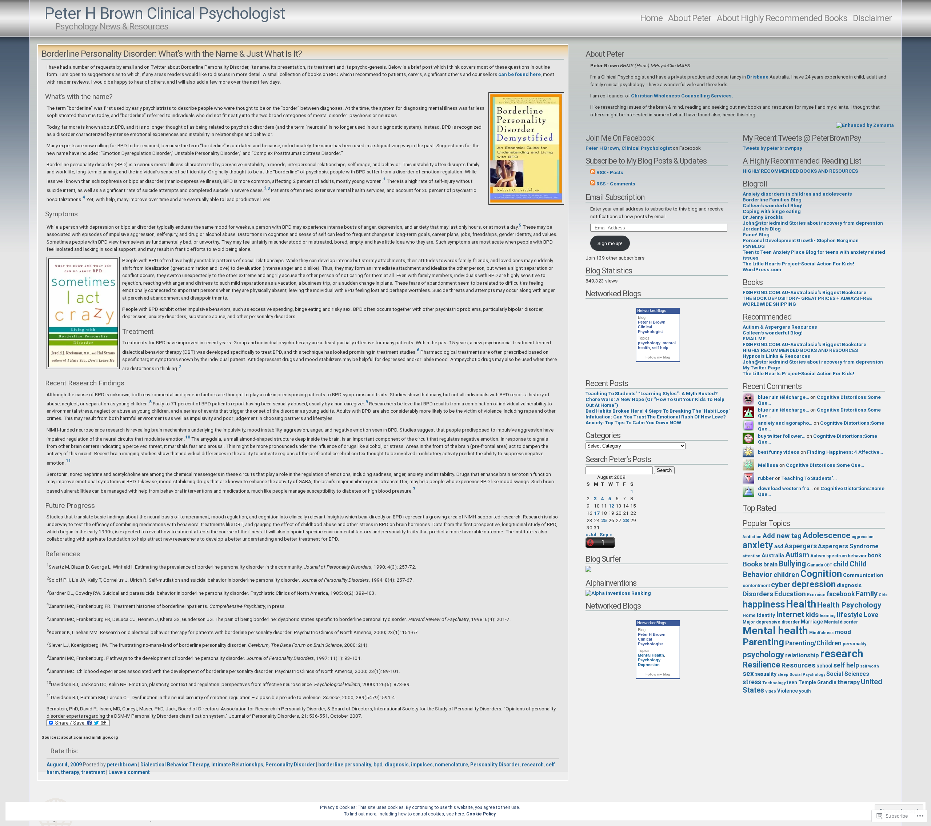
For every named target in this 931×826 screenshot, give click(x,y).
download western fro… (785, 488)
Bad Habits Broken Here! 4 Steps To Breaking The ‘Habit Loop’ (658, 411)
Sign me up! (610, 243)
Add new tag (782, 536)
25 (604, 520)
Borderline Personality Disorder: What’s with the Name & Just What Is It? (171, 53)
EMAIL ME (754, 338)
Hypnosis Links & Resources (776, 356)
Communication (863, 575)
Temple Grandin (817, 682)
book (875, 555)
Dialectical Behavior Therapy (174, 764)
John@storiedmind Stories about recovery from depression (813, 223)
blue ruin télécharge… (783, 397)
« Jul (591, 534)
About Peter (689, 18)
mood (843, 631)
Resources (798, 665)
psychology (649, 343)
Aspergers (800, 546)
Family (867, 593)
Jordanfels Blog (762, 229)
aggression (863, 536)
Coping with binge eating (772, 211)
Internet (790, 614)
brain (770, 564)
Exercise (816, 594)
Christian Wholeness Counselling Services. (682, 96)
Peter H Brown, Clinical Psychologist (629, 148)
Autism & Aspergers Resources (780, 327)
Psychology (649, 660)
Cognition (821, 573)
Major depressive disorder (771, 622)
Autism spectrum (828, 555)
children (786, 575)
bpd (378, 764)
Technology (774, 683)
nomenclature (451, 764)
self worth (869, 666)
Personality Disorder (290, 764)
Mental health (775, 631)
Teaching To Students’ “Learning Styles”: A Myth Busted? (652, 393)
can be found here (519, 74)
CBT (828, 565)
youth (805, 691)
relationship (802, 655)
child (840, 564)
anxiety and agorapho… (785, 423)
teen (792, 682)
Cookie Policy (481, 814)
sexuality (765, 674)
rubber (766, 478)
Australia (773, 555)
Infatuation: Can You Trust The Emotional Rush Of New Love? (656, 417)
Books (752, 564)
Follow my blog (658, 357)
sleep (783, 674)
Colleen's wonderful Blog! (773, 205)
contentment (756, 585)
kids (812, 614)
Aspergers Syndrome (848, 546)
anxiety (758, 545)
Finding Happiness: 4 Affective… (845, 452)
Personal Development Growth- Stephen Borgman (801, 240)
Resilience (761, 664)
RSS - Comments (615, 184)
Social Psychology (807, 674)
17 (597, 513)
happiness (764, 604)
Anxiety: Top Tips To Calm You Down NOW (633, 422)
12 (611, 506)
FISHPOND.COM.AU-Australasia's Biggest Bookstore (804, 292)
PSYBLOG (754, 246)
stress (752, 682)
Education (790, 594)
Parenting (763, 642)
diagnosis (397, 764)
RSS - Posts (609, 172)
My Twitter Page (761, 367)
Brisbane (757, 77)
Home (651, 18)
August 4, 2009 (64, 764)
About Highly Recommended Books (782, 18)
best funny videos (778, 452)
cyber (781, 584)
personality (854, 643)
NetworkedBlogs (651, 310)
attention (751, 556)
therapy (70, 772)
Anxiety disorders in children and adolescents (797, 194)
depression (814, 584)
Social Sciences (847, 673)
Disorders (758, 594)
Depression (649, 664)
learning (828, 615)
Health (801, 604)
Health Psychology (849, 605)
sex (748, 673)
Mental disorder (841, 622)
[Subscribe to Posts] (592, 172)
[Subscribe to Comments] (592, 184)
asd (778, 546)
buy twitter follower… (782, 436)
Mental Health (651, 655)
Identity (766, 615)
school (824, 666)
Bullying (792, 563)
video (771, 691)
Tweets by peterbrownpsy (772, 148)
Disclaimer (872, 18)
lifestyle (850, 615)
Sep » (606, 534)
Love (871, 614)
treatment (93, 772)
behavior (857, 555)
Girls (883, 595)
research (533, 764)
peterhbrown (122, 764)
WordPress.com (762, 269)
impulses (422, 764)
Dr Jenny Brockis (763, 217)
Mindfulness (821, 632)
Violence (787, 691)
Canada (815, 565)
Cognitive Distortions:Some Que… (825, 465)
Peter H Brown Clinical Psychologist (164, 13)
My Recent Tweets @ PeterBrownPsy (802, 138)
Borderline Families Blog (772, 200)
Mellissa (768, 465)
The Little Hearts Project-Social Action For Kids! (798, 263)
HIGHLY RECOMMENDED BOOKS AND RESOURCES (800, 171)
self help (660, 347)
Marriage (812, 622)
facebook (841, 594)
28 (626, 520)
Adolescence (827, 535)
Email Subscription (615, 197)
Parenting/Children (813, 643)
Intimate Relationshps (237, 764)
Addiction (752, 536)
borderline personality (344, 764)
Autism (797, 554)
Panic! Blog (756, 234)
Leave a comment (129, 772)
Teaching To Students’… (809, 478)
